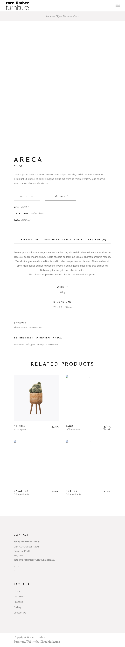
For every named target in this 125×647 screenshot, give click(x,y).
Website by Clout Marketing (43, 641)
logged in (33, 344)
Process (18, 601)
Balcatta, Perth (22, 551)
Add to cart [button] (36, 400)
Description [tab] (28, 240)
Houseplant (20, 429)
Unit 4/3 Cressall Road (26, 546)
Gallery (17, 607)
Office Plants (37, 213)
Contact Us (20, 612)
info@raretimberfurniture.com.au (34, 559)
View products (88, 400)
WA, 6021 (19, 555)
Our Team (19, 596)
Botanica (25, 219)
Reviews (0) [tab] (97, 240)
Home (17, 591)
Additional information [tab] (63, 240)
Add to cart (61, 196)
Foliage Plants (21, 494)
